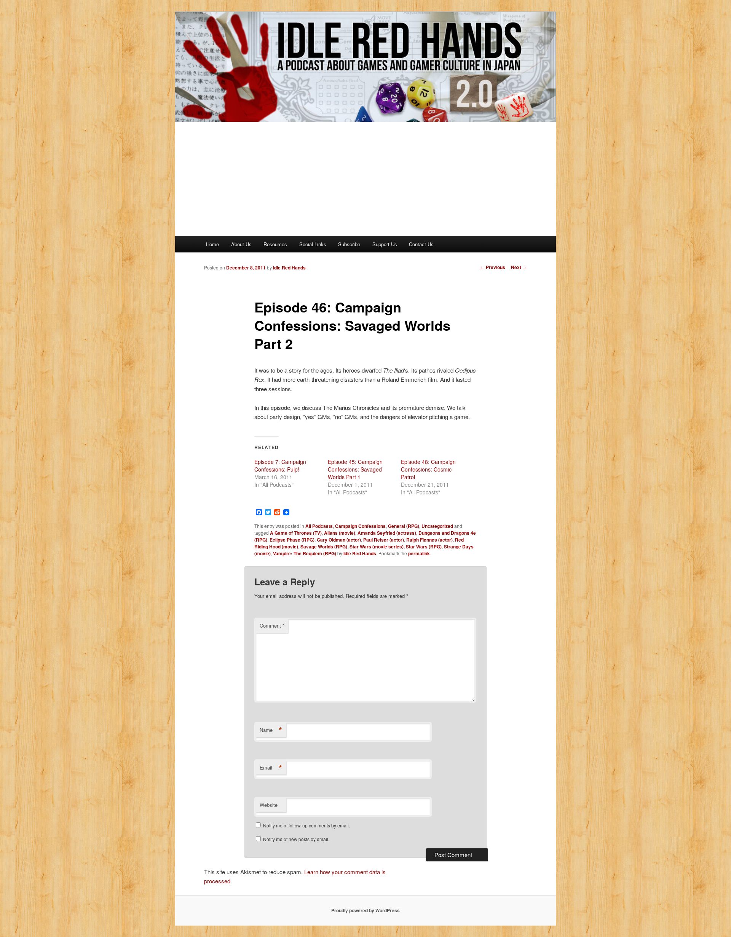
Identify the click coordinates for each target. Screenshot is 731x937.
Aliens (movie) (339, 532)
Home (212, 244)
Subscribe (349, 244)
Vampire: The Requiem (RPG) (304, 553)
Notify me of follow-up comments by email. (306, 825)
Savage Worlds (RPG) (323, 546)
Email (271, 768)
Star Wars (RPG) (424, 546)
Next (519, 267)
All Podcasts (319, 526)
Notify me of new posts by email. (296, 839)
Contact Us (421, 244)
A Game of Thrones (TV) (296, 532)
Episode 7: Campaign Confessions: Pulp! (280, 465)
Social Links (312, 244)
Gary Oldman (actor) (339, 539)
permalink (419, 553)
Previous (492, 267)
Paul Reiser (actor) (383, 539)
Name (271, 730)
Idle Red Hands (289, 267)
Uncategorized (437, 526)
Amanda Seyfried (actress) (387, 532)
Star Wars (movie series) (377, 546)
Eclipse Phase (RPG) (292, 539)
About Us (241, 244)
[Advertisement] (365, 179)
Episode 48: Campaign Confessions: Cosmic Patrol (428, 469)
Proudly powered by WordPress (365, 910)
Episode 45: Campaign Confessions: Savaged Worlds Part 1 (355, 469)
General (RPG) (403, 526)
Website (269, 804)
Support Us (384, 244)
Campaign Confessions (360, 526)
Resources (275, 244)
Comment (272, 625)
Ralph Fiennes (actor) (429, 539)
